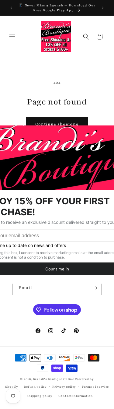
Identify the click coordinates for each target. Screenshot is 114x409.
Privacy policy (64, 387)
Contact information (75, 396)
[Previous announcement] (11, 8)
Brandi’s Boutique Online (53, 379)
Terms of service (95, 387)
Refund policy (35, 387)
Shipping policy (40, 396)
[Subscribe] (95, 288)
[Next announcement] (102, 8)
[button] (12, 36)
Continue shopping (57, 124)
